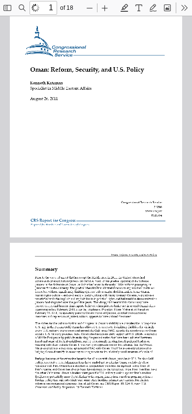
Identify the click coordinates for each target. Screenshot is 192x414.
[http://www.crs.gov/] (153, 209)
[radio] (124, 8)
